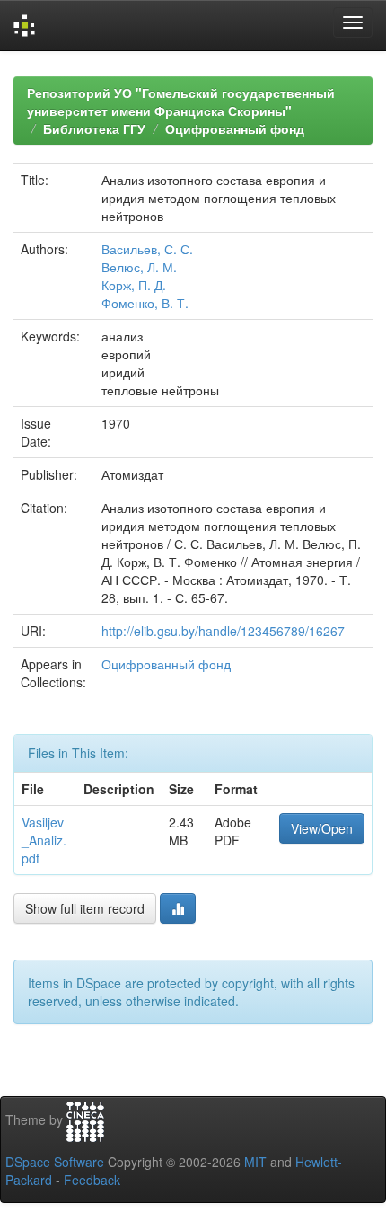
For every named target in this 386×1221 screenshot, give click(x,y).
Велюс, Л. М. (139, 267)
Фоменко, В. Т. (145, 303)
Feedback (92, 1180)
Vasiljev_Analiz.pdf (44, 840)
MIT (255, 1162)
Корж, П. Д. (133, 285)
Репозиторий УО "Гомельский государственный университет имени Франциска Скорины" (181, 101)
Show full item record (85, 908)
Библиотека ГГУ (94, 128)
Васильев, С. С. (147, 249)
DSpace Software (54, 1162)
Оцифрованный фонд (234, 128)
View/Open (322, 828)
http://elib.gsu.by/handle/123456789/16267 (223, 631)
